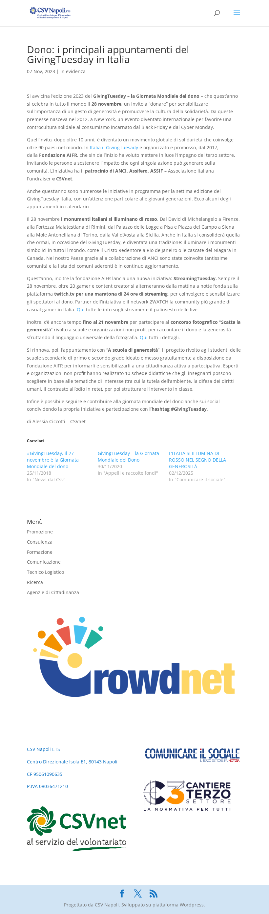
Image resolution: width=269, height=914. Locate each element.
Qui (81, 309)
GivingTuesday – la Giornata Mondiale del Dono (128, 456)
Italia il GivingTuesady (114, 147)
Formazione (39, 552)
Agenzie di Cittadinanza (53, 592)
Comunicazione (44, 562)
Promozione (40, 532)
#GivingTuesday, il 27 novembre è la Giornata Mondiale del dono (53, 459)
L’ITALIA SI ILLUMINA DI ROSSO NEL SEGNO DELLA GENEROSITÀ (197, 459)
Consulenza (39, 542)
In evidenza (73, 71)
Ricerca (35, 582)
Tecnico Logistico (45, 572)
